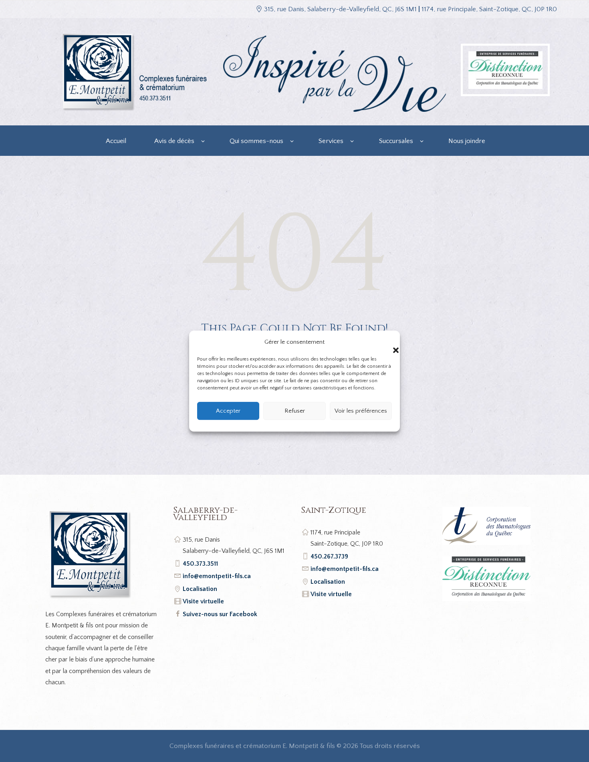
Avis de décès (174, 141)
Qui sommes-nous (256, 141)
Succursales (396, 141)
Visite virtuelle (203, 601)
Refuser (294, 410)
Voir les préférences (361, 410)
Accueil (116, 141)
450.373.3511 (200, 563)
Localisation (200, 589)
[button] (388, 342)
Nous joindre (466, 141)
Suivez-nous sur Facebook (220, 614)
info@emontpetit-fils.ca (217, 576)
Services (331, 141)
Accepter (228, 410)
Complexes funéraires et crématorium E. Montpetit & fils (252, 746)
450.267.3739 (329, 556)
